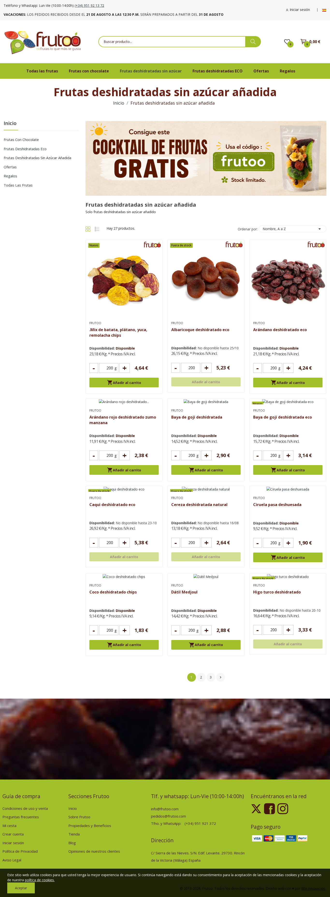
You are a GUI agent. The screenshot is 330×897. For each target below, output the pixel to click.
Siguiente (220, 677)
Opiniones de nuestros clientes (94, 851)
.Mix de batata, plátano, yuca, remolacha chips (118, 332)
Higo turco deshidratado (277, 592)
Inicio (10, 123)
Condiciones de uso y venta (25, 808)
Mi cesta (9, 825)
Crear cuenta (13, 834)
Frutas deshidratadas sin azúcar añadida (37, 157)
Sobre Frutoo (79, 816)
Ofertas (10, 166)
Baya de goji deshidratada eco (282, 417)
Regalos (10, 175)
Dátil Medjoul (184, 592)
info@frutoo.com (165, 808)
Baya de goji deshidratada (196, 417)
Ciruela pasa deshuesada (277, 504)
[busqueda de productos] (253, 41)
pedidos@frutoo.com (168, 816)
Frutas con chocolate (21, 139)
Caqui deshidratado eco (112, 504)
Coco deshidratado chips (113, 592)
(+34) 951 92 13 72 (89, 5)
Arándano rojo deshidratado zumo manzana (122, 419)
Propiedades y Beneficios (89, 825)
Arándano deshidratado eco (280, 329)
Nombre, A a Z (293, 229)
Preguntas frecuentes (20, 816)
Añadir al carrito (124, 382)
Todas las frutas (18, 185)
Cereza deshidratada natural (199, 504)
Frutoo (95, 323)
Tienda (74, 834)
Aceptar (21, 888)
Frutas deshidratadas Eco (25, 148)
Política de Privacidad (20, 851)
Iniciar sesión (13, 842)
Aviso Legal (11, 860)
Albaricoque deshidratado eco (200, 329)
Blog (72, 842)
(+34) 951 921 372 (200, 823)
